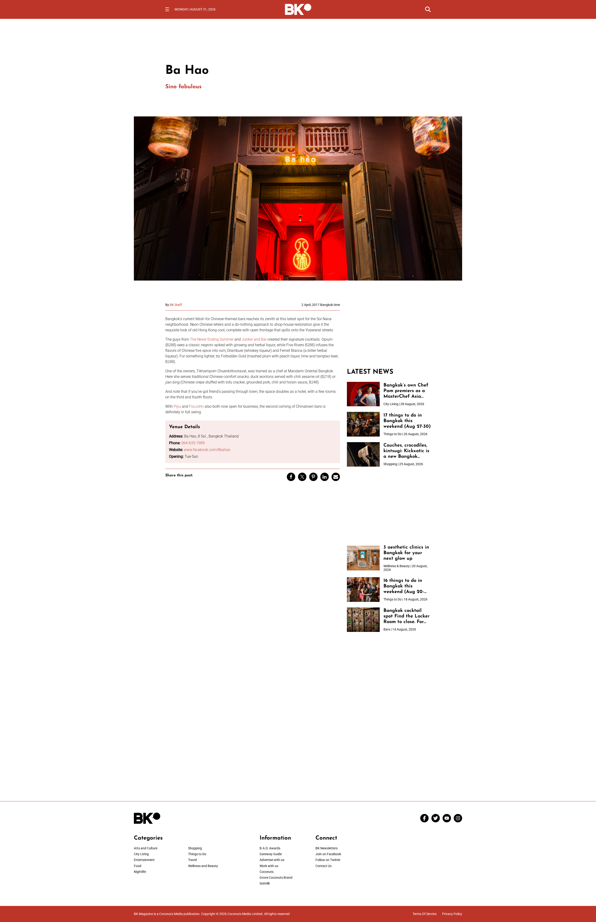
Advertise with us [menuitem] (272, 860)
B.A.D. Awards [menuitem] (270, 848)
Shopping (195, 848)
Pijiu (177, 406)
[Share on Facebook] (291, 477)
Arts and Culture (145, 848)
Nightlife (140, 872)
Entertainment (144, 860)
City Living (141, 854)
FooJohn (196, 406)
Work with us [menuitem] (269, 866)
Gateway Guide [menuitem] (271, 854)
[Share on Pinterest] (313, 477)
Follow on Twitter (327, 860)
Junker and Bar (254, 339)
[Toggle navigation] (167, 9)
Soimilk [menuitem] (265, 883)
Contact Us (323, 866)
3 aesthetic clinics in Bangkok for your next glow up (406, 553)
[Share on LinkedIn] (324, 477)
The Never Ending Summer (212, 339)
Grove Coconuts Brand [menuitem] (276, 877)
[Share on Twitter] (302, 477)
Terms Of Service (425, 914)
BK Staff (176, 305)
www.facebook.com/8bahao (207, 449)
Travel (192, 860)
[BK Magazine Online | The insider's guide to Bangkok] (298, 9)
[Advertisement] (389, 332)
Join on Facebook (328, 854)
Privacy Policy (452, 914)
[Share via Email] (336, 477)
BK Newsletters (326, 848)
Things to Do (197, 854)
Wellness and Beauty (203, 866)
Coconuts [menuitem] (267, 872)
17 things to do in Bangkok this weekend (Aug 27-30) (407, 421)
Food (137, 866)
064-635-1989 (193, 443)
